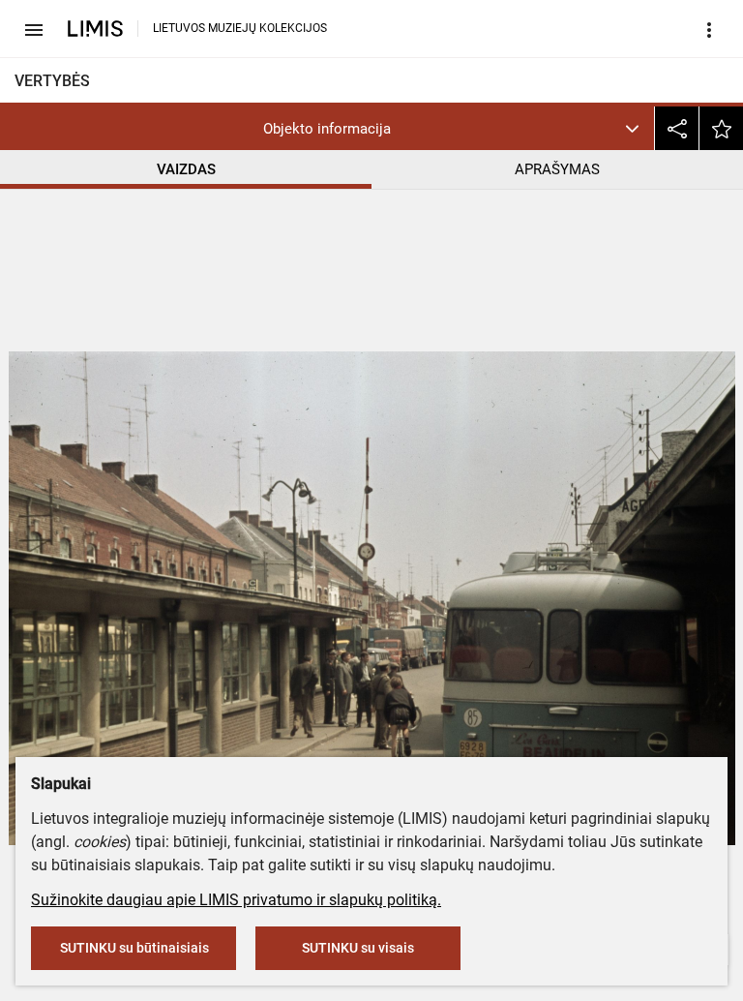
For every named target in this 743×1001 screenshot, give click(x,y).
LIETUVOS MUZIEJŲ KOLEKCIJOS (240, 28)
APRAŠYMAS (557, 169)
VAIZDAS (186, 169)
